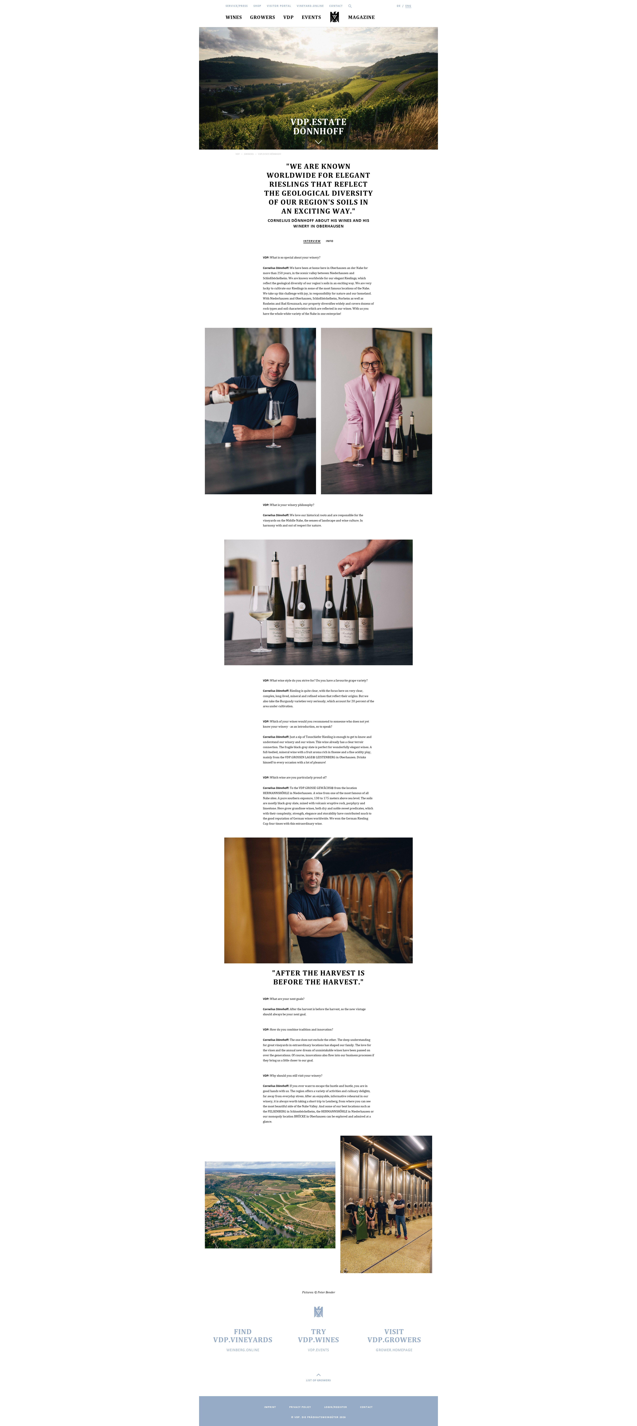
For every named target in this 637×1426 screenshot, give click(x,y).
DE (399, 6)
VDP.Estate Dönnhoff (269, 154)
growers (249, 154)
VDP (238, 154)
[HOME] (334, 17)
